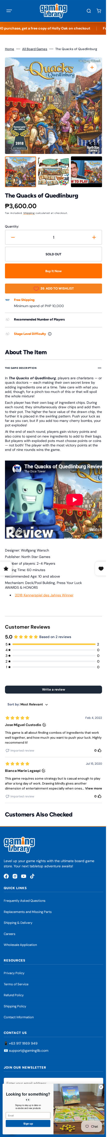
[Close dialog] (97, 1087)
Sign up (24, 1123)
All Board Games (34, 49)
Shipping (29, 213)
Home (9, 49)
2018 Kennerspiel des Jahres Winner (44, 595)
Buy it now (52, 271)
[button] (9, 10)
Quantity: (12, 226)
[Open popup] (49, 333)
